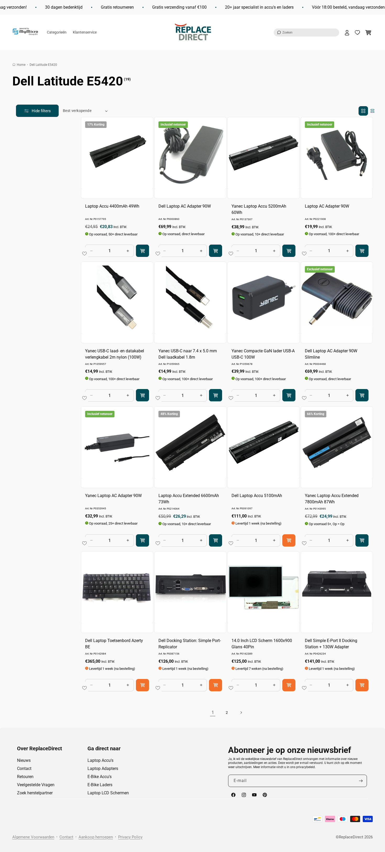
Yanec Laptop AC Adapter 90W (113, 495)
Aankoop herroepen (96, 837)
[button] (306, 32)
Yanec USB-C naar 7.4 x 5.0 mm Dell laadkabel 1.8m (187, 354)
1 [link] (213, 712)
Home (21, 65)
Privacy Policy (130, 837)
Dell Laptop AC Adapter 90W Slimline (331, 354)
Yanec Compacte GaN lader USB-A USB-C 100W (263, 354)
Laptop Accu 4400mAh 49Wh (112, 206)
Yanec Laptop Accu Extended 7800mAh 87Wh (332, 498)
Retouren (25, 776)
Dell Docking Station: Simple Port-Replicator (189, 643)
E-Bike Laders (99, 784)
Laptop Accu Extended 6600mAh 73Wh (188, 498)
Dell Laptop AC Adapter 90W (184, 206)
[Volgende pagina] (241, 712)
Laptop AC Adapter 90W (327, 206)
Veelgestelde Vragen (35, 784)
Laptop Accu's (100, 760)
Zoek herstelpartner (35, 792)
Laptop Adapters (102, 768)
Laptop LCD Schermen (108, 792)
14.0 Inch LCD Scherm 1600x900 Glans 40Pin (262, 643)
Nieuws (24, 760)
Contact (24, 768)
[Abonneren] (361, 781)
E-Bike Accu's (99, 776)
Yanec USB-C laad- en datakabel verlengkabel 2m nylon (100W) (114, 354)
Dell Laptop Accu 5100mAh (257, 495)
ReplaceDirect (351, 837)
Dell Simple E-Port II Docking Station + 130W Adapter (331, 643)
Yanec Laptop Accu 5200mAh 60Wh (259, 209)
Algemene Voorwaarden (33, 837)
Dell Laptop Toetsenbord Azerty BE (114, 643)
